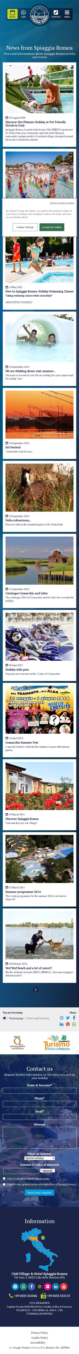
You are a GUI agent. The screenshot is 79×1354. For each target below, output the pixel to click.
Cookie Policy (39, 1338)
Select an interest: (39, 1153)
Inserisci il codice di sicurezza (39, 1164)
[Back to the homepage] (4, 1018)
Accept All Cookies (52, 227)
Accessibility (37, 1342)
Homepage (16, 1018)
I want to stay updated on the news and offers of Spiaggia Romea (41, 1184)
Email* (39, 1111)
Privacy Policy (39, 1333)
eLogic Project (22, 1347)
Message (39, 1124)
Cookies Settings (25, 227)
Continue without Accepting (62, 203)
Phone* (39, 1098)
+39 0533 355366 (25, 1296)
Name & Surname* (39, 1085)
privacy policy (42, 1178)
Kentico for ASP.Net (58, 1347)
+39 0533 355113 (58, 1296)
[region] (39, 217)
